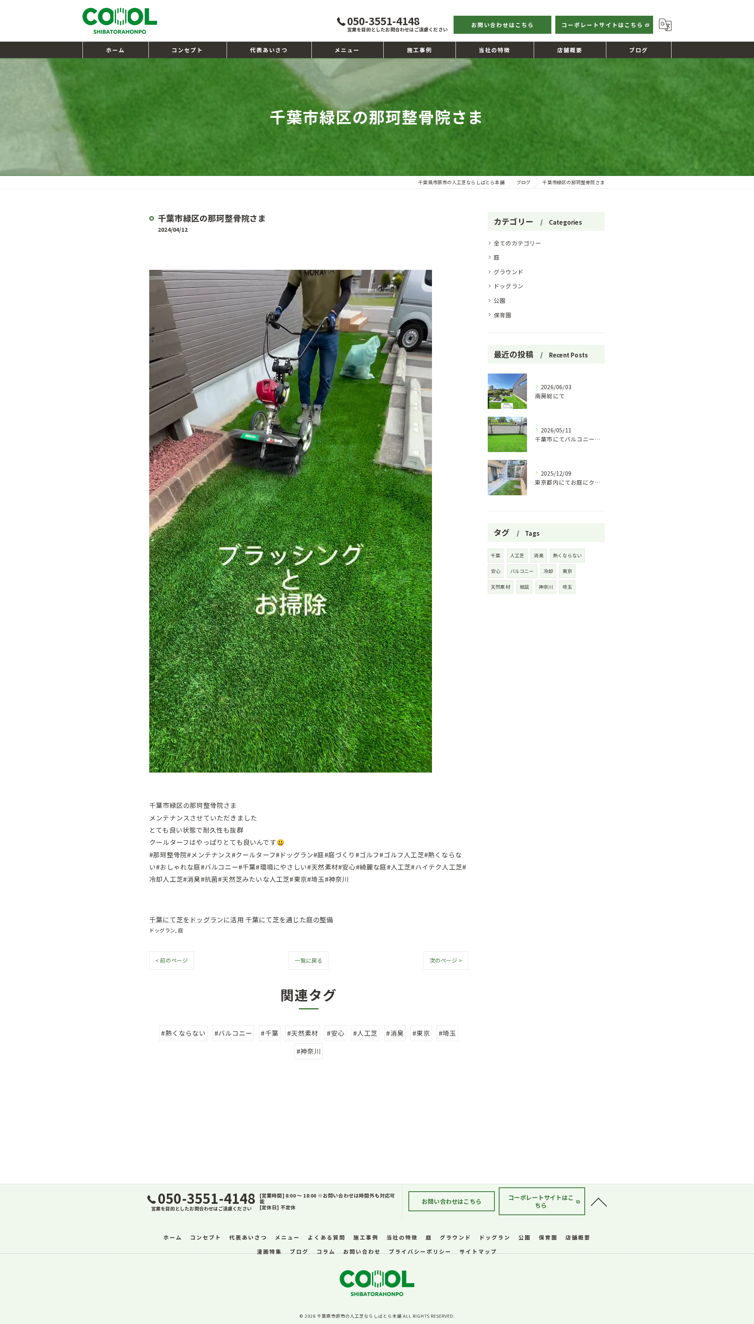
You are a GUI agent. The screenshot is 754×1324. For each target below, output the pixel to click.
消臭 (538, 555)
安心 (495, 571)
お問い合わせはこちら (502, 25)
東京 (567, 571)
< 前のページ (172, 960)
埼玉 (567, 586)
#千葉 (269, 1033)
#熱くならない (183, 1033)
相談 (524, 586)
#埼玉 (447, 1033)
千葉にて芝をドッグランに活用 (196, 919)
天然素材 (500, 586)
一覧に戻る (308, 960)
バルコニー (522, 571)
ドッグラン (162, 930)
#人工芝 (365, 1033)
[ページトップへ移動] (599, 1201)
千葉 (495, 555)
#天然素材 (302, 1033)
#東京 (421, 1033)
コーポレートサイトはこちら (602, 25)
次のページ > (446, 960)
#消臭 (395, 1033)
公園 (499, 300)
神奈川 (546, 586)
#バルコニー (233, 1033)
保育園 (503, 315)
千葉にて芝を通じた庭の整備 (289, 919)
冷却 (548, 571)
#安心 (335, 1033)
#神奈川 (308, 1051)
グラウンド (508, 271)
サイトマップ (478, 1251)
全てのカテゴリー (518, 243)
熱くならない (567, 555)
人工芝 (517, 555)
